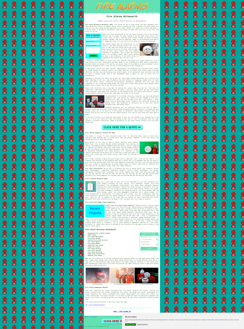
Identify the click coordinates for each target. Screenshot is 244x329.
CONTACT (149, 12)
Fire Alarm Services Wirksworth (100, 230)
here (86, 299)
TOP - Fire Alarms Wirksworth (95, 305)
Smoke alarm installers (93, 88)
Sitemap (86, 316)
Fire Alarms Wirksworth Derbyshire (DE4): (99, 24)
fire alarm (105, 78)
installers (148, 72)
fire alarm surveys (148, 195)
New (89, 316)
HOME (137, 12)
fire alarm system (149, 26)
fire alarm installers (100, 199)
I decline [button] (133, 324)
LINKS (141, 12)
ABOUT (145, 12)
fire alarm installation (115, 34)
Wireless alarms (90, 64)
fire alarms (123, 96)
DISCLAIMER (155, 12)
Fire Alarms (94, 316)
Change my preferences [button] (142, 324)
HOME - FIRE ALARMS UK (122, 311)
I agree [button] (127, 324)
